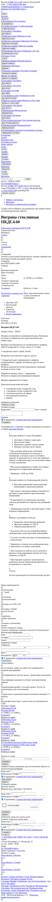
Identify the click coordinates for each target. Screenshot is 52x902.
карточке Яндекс (16, 429)
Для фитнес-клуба (9, 98)
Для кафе (5, 93)
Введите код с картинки (12, 789)
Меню (4, 14)
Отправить (6, 422)
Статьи (4, 174)
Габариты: (5, 645)
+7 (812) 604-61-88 (14, 4)
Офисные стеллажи (9, 43)
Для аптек (6, 88)
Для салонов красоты (10, 123)
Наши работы (7, 144)
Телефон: (5, 637)
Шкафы (13, 881)
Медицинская (7, 113)
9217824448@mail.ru (17, 9)
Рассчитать (6, 661)
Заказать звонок (8, 193)
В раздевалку (7, 24)
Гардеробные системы (10, 133)
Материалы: (6, 655)
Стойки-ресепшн (8, 29)
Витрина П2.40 (7, 710)
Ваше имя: (6, 794)
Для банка (6, 118)
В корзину (5, 288)
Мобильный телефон (11, 774)
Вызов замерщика (13, 314)
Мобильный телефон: (11, 796)
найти (28, 179)
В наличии (5, 135)
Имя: (3, 635)
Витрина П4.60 (7, 733)
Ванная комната (8, 63)
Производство (7, 140)
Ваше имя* (5, 409)
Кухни (29, 879)
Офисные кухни (8, 39)
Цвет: (3, 653)
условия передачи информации (29, 420)
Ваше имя (6, 771)
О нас (3, 147)
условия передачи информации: (29, 799)
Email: (3, 640)
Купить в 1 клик (31, 288)
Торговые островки (9, 73)
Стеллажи (5, 881)
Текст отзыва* (41, 409)
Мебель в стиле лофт (10, 103)
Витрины (5, 68)
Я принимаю (23, 420)
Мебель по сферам (9, 76)
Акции (4, 137)
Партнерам (6, 164)
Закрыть (5, 764)
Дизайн (4, 154)
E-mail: (4, 827)
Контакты (5, 176)
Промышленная (8, 128)
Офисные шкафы (8, 48)
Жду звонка (6, 779)
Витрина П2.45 (7, 722)
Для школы (6, 108)
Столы (4, 58)
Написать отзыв (8, 405)
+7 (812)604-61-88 (8, 837)
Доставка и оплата (9, 142)
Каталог (4, 16)
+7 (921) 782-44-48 (30, 188)
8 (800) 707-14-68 (15, 2)
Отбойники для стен (9, 53)
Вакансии (5, 169)
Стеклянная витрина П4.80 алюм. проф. (18, 745)
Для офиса (6, 34)
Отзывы (5, 159)
